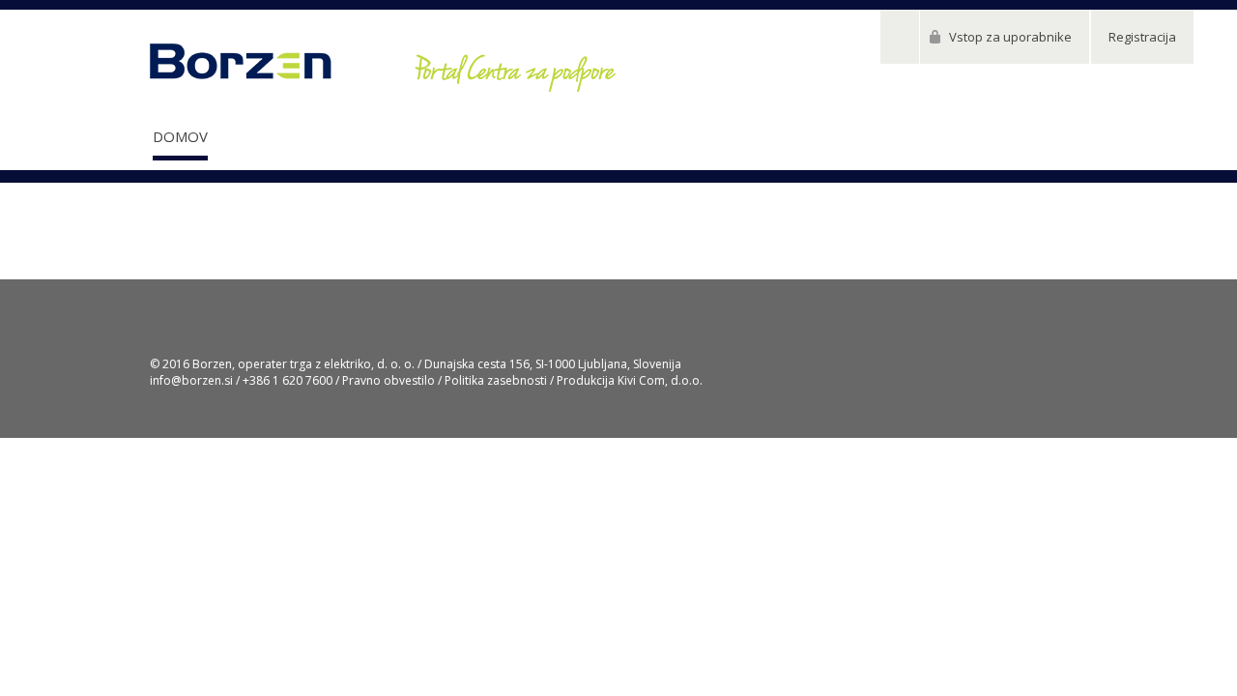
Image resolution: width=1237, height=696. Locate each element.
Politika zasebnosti (496, 380)
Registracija (1142, 36)
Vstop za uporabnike (1010, 36)
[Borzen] (383, 68)
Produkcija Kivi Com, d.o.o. (630, 380)
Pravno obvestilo (388, 380)
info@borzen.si (191, 380)
